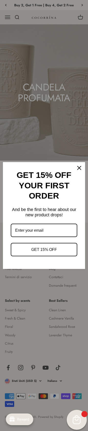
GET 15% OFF (44, 250)
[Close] (79, 168)
